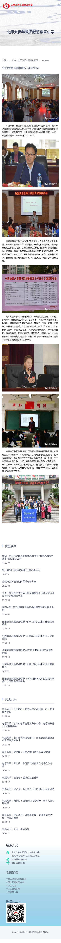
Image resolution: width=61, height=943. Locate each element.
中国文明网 (11, 885)
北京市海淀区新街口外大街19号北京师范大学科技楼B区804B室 (26, 854)
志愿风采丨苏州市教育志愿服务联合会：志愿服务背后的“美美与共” (28, 725)
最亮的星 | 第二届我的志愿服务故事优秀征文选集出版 (28, 609)
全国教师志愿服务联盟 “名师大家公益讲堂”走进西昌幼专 (28, 666)
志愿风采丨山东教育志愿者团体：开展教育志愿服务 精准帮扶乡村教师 (28, 739)
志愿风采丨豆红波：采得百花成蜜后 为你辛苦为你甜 (27, 765)
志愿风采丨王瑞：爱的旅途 (15, 829)
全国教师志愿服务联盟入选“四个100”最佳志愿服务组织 (27, 651)
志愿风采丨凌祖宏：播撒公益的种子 (20, 777)
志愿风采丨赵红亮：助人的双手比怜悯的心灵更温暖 (28, 789)
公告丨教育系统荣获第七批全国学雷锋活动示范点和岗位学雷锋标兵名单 (28, 594)
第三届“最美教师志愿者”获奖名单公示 (21, 570)
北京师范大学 (12, 892)
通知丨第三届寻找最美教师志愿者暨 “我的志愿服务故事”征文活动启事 (27, 557)
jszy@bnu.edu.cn (19, 859)
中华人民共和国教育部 (16, 879)
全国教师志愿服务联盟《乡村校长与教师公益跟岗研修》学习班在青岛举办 (28, 680)
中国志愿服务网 (13, 888)
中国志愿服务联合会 (15, 882)
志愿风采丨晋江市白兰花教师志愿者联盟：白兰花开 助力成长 (28, 710)
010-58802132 (18, 863)
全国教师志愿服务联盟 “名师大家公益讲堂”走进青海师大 (28, 623)
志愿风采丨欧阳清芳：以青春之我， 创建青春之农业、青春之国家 (27, 816)
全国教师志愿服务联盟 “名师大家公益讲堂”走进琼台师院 (28, 637)
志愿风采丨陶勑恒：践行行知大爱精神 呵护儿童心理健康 (28, 802)
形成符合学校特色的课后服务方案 (19, 581)
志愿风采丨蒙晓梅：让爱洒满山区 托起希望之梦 (26, 752)
